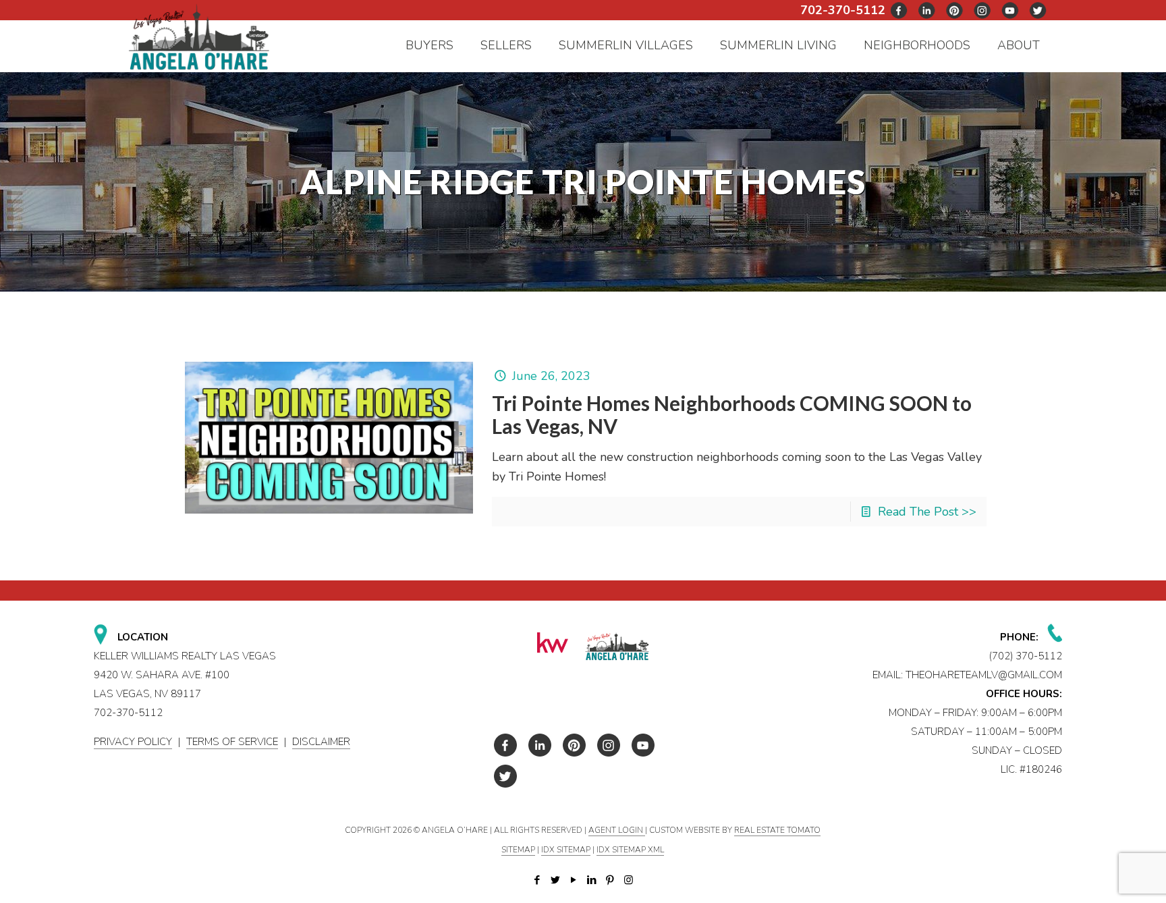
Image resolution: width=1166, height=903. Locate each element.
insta (982, 10)
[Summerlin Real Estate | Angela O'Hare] (198, 36)
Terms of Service (232, 741)
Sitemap (518, 849)
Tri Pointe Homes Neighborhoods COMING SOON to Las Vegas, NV (732, 414)
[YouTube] (574, 880)
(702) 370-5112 (1025, 656)
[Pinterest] (610, 880)
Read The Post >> (927, 511)
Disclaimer (321, 741)
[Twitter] (556, 880)
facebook (899, 10)
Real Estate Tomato (777, 830)
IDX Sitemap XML (630, 849)
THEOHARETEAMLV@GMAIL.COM (984, 675)
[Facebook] (537, 880)
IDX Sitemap (565, 849)
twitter (927, 10)
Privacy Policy (133, 741)
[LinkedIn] (592, 880)
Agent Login (616, 830)
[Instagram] (628, 880)
